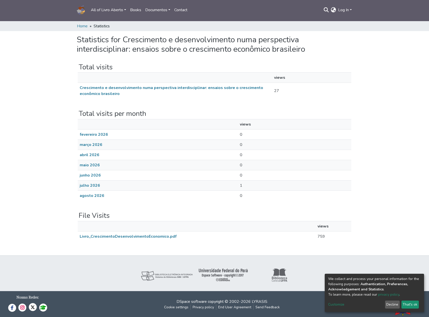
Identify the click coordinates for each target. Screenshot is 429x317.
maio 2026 (90, 165)
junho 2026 (90, 175)
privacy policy (388, 294)
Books (135, 10)
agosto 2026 (92, 195)
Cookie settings (176, 307)
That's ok (410, 304)
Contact (180, 10)
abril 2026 (89, 155)
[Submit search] (326, 10)
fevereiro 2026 (94, 134)
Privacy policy (203, 307)
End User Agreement (234, 307)
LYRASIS (259, 301)
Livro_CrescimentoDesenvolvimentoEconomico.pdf (128, 236)
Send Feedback (267, 307)
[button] (333, 10)
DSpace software (192, 301)
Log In (343, 10)
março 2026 (91, 144)
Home (82, 26)
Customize (336, 304)
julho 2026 (90, 185)
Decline (392, 304)
